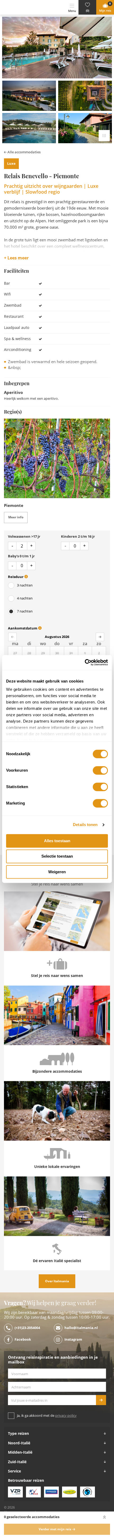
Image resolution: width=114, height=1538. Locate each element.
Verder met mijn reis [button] (55, 1529)
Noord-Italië (19, 1443)
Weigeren (57, 872)
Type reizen (18, 1433)
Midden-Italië (20, 1452)
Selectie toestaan (57, 856)
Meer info (15, 517)
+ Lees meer (16, 258)
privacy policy (66, 1416)
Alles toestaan (57, 840)
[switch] (100, 770)
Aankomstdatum (23, 628)
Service (14, 1471)
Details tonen (85, 824)
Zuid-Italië (17, 1462)
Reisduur (16, 577)
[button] (87, 7)
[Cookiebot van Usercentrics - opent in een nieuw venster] (85, 662)
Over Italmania (57, 1281)
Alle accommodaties (24, 152)
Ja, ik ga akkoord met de (47, 1416)
